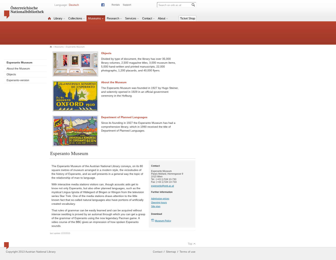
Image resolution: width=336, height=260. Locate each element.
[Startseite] (49, 18)
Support (127, 4)
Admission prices (160, 198)
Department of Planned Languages (124, 117)
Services (130, 18)
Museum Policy (163, 220)
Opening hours (159, 202)
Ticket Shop (187, 18)
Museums (94, 18)
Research (113, 18)
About (161, 18)
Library (58, 18)
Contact (147, 18)
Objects (11, 74)
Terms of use (187, 251)
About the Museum (18, 68)
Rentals (116, 4)
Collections (75, 18)
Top (190, 243)
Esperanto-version (18, 80)
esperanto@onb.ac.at (162, 186)
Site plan (155, 206)
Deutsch (74, 4)
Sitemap (171, 251)
